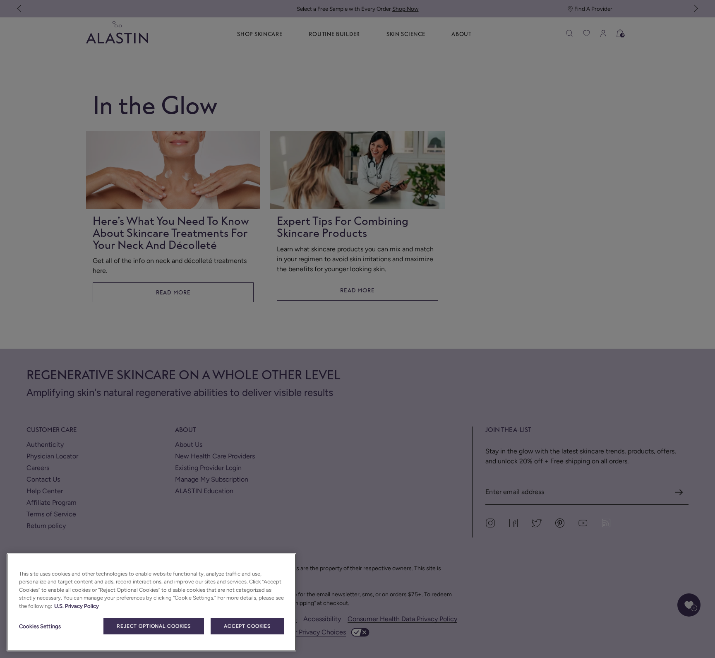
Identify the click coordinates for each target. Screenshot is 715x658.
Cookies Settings (40, 626)
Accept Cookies (247, 626)
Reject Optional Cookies (154, 626)
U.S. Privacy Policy (76, 606)
